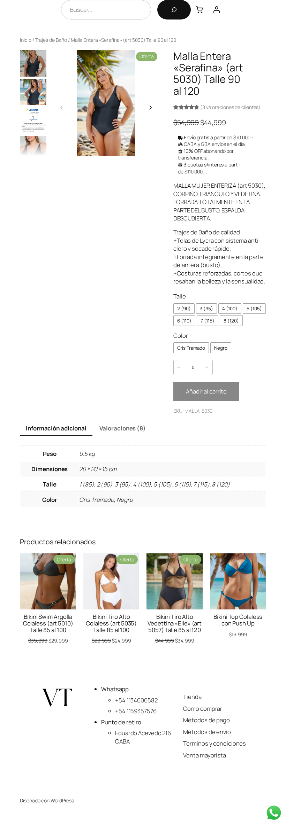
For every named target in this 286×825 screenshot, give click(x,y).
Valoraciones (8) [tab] (122, 428)
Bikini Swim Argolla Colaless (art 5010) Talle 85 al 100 (48, 623)
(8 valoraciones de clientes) (230, 107)
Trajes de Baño (51, 40)
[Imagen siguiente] (150, 108)
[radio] (184, 308)
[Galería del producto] (106, 103)
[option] (33, 92)
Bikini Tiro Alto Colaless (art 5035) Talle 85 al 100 (111, 623)
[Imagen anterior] (62, 108)
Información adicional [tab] (56, 428)
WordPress (62, 800)
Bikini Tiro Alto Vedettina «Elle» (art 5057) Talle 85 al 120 (175, 623)
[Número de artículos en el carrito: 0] (199, 9)
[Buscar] (174, 10)
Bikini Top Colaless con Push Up (237, 620)
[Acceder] (216, 9)
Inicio (25, 40)
